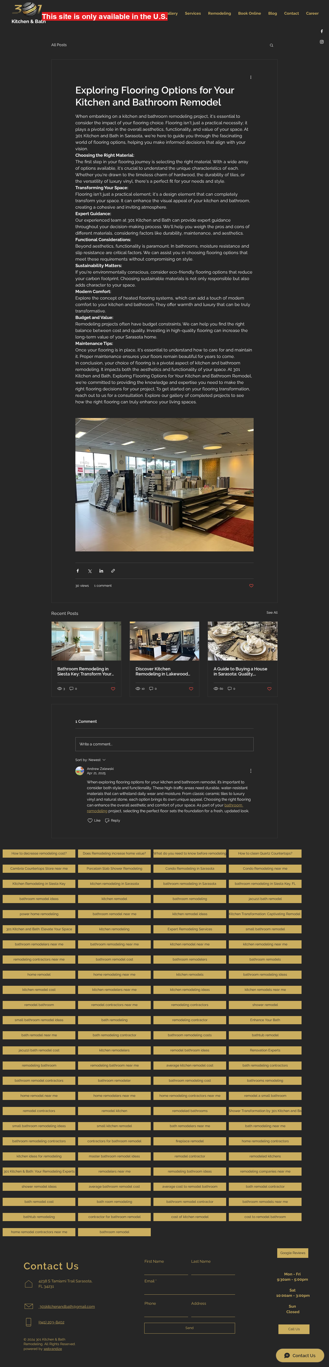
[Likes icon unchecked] (90, 821)
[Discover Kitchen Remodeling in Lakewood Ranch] (164, 641)
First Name (154, 1261)
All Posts (59, 45)
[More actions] (251, 77)
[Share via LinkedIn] (101, 570)
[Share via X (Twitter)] (89, 570)
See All (272, 612)
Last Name (201, 1261)
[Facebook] (321, 31)
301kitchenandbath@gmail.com (67, 1306)
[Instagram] (321, 41)
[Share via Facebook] (77, 570)
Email (149, 1281)
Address (198, 1303)
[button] (271, 45)
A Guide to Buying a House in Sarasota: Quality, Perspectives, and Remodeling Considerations (242, 671)
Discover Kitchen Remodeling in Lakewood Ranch (162, 671)
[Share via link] (113, 570)
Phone (150, 1303)
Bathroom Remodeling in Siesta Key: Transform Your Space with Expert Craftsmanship (84, 671)
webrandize (53, 1349)
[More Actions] (251, 771)
